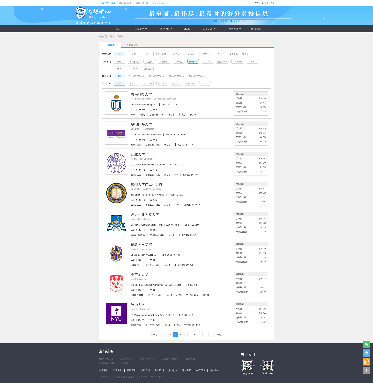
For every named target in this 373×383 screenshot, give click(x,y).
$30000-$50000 (156, 76)
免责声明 (159, 370)
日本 (219, 54)
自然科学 (193, 61)
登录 (266, 2)
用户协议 (173, 370)
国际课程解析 (125, 2)
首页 (117, 28)
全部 (119, 54)
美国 (134, 54)
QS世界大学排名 (147, 358)
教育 (119, 68)
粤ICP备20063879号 (162, 376)
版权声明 (200, 370)
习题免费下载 (142, 2)
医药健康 (149, 61)
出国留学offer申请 (107, 363)
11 (205, 334)
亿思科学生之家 (106, 358)
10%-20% (148, 83)
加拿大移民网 (126, 358)
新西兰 (176, 54)
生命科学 (179, 61)
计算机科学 (222, 61)
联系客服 (131, 370)
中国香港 (233, 54)
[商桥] (366, 353)
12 (211, 334)
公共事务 (148, 68)
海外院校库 (190, 358)
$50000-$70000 (176, 76)
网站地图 (214, 370)
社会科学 (207, 61)
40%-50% (190, 83)
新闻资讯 (256, 28)
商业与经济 (238, 61)
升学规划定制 (107, 3)
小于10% (134, 83)
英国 (205, 54)
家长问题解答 (158, 2)
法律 (252, 61)
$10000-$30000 (136, 76)
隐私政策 (186, 370)
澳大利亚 (162, 54)
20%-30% (162, 83)
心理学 (134, 68)
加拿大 (148, 54)
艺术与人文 (134, 61)
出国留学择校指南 (170, 358)
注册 (272, 2)
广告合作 (117, 370)
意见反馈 (145, 370)
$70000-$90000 (196, 76)
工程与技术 (164, 61)
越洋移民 (126, 363)
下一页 (219, 334)
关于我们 (103, 370)
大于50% (205, 83)
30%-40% (176, 83)
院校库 (186, 28)
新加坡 (191, 54)
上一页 (154, 334)
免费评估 (366, 362)
